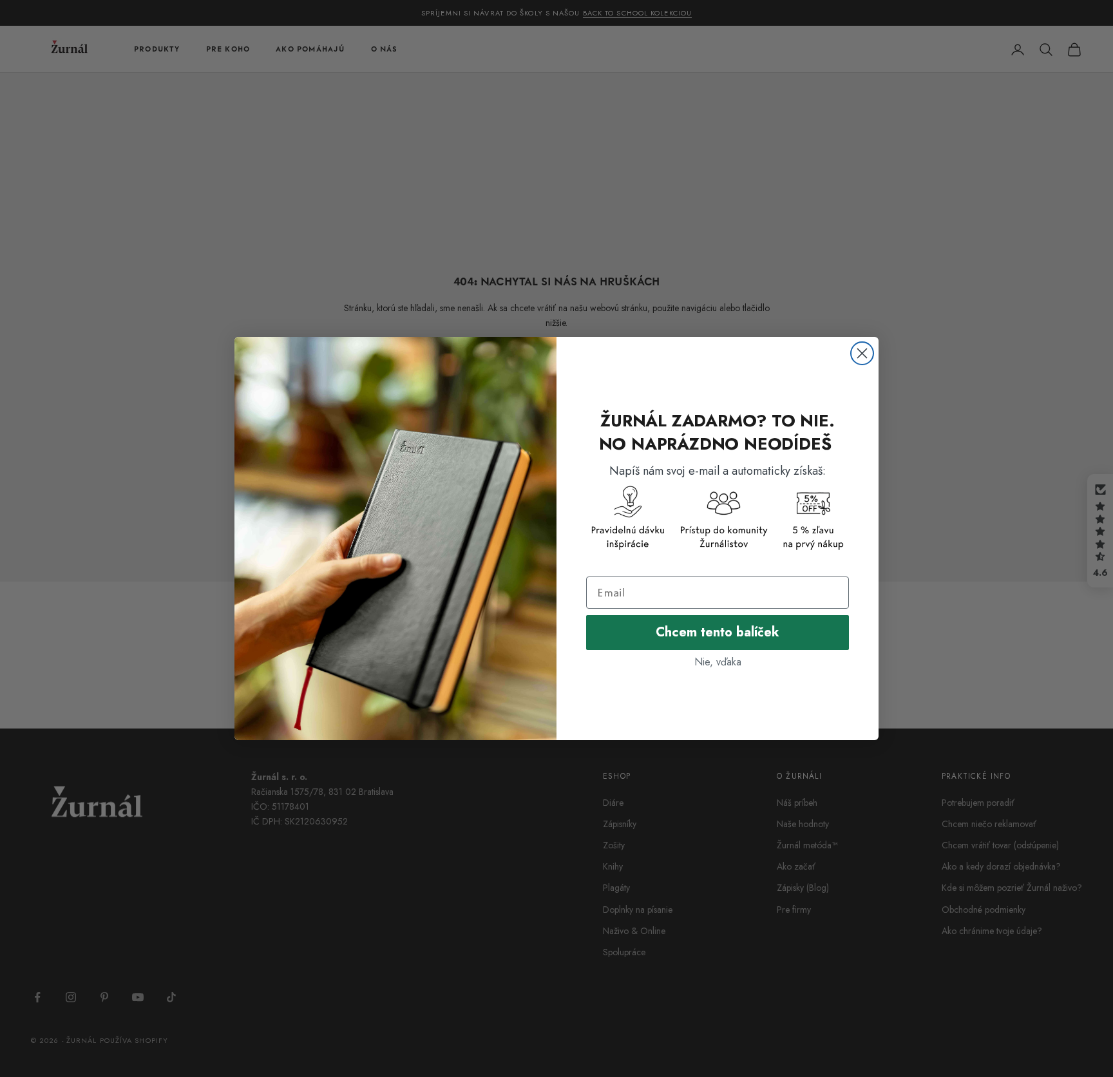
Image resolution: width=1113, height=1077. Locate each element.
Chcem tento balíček (717, 632)
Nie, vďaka (717, 661)
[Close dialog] (862, 353)
